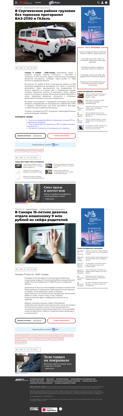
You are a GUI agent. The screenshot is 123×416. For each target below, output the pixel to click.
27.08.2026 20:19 (19, 209)
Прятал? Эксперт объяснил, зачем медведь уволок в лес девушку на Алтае (96, 121)
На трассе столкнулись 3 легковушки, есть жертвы (49, 128)
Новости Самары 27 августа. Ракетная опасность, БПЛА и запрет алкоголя (92, 52)
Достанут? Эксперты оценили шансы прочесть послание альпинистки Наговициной (97, 284)
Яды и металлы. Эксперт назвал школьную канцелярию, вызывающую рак (95, 102)
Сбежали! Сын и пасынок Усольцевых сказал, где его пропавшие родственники (97, 108)
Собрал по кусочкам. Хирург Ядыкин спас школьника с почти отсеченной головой (97, 252)
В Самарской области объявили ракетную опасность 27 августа (92, 68)
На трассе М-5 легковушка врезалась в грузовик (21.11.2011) (32, 171)
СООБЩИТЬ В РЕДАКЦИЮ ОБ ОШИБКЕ (65, 383)
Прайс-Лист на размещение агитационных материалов (63, 381)
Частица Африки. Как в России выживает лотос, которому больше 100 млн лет (96, 114)
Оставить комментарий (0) (61, 135)
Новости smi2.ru (21, 203)
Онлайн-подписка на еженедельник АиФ (83, 379)
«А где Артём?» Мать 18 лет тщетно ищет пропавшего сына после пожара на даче (96, 265)
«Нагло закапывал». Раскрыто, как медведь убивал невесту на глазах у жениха (96, 271)
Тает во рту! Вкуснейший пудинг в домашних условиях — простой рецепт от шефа (96, 95)
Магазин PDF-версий (62, 379)
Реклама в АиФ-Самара (37, 381)
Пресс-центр (50, 379)
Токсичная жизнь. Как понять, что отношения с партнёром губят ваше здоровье (93, 60)
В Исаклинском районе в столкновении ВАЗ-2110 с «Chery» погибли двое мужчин (64, 172)
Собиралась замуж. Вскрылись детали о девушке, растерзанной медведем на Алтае (95, 277)
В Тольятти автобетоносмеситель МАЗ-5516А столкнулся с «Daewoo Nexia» (64, 166)
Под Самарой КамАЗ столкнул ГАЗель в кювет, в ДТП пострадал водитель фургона (33, 166)
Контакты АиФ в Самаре (89, 381)
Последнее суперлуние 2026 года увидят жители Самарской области (92, 75)
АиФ (16, 63)
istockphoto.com (20, 264)
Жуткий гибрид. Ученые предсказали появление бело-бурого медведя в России (97, 258)
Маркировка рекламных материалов (41, 383)
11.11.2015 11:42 (18, 8)
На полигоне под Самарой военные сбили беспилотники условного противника (92, 83)
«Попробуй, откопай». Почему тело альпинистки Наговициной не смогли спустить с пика (96, 127)
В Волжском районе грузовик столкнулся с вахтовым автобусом (33, 177)
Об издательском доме (37, 379)
